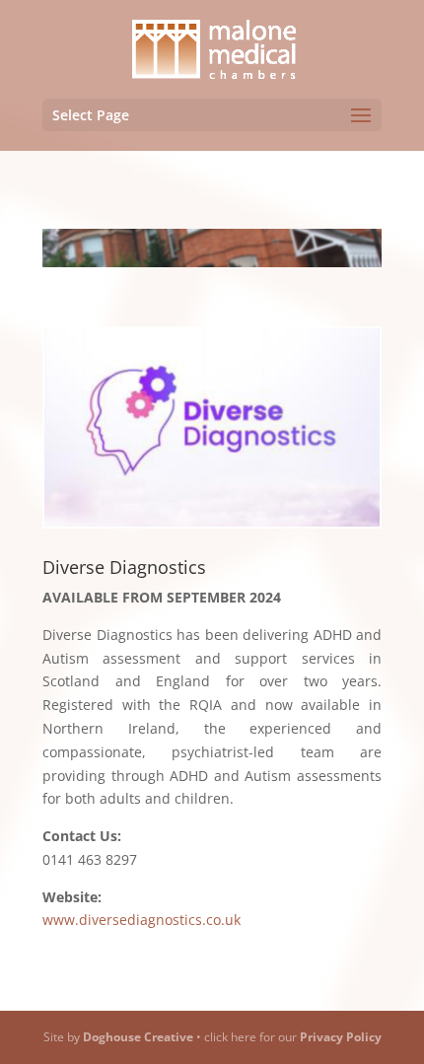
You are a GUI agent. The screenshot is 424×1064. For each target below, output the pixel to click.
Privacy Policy (341, 1037)
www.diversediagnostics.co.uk (141, 919)
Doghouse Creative (138, 1037)
